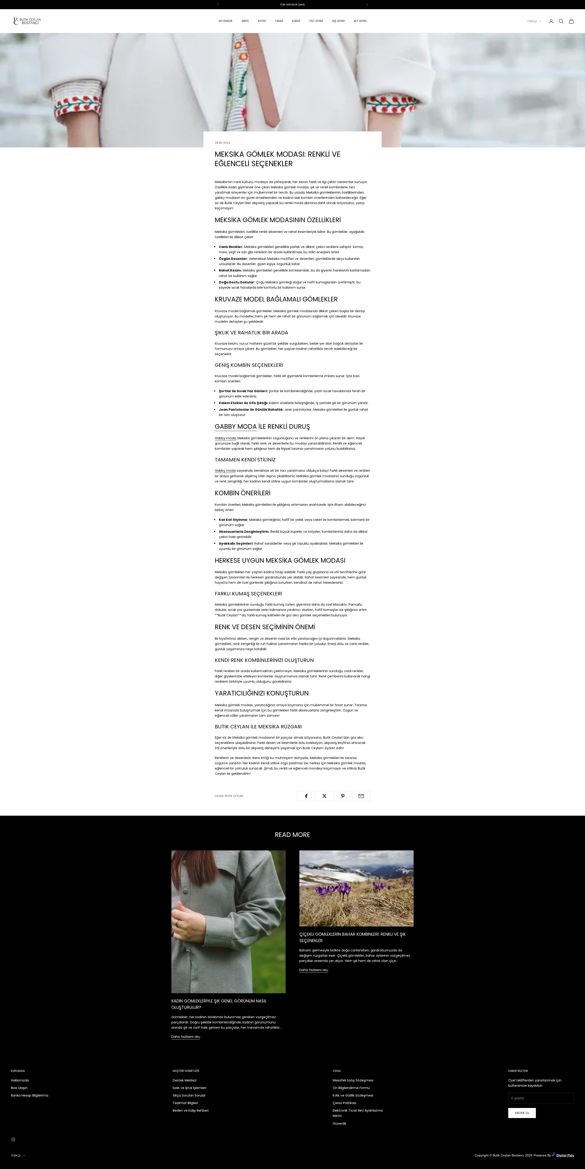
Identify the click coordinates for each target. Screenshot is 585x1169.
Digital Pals (565, 1155)
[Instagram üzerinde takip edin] (13, 1139)
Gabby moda (225, 438)
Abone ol (522, 1113)
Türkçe (532, 21)
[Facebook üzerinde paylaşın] (306, 796)
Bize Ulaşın (19, 1088)
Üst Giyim (316, 21)
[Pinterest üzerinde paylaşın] (343, 796)
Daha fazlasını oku (185, 1036)
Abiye (245, 21)
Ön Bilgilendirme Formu (351, 1088)
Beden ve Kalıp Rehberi (191, 1110)
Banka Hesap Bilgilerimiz (29, 1095)
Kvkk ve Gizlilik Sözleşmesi (353, 1095)
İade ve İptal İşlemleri (189, 1088)
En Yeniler (225, 21)
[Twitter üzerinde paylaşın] (324, 796)
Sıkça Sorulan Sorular (189, 1095)
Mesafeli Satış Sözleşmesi (353, 1080)
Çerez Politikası (344, 1103)
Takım (279, 21)
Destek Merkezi (185, 1080)
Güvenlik (339, 1123)
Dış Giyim (338, 21)
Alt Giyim (360, 21)
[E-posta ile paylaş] (361, 796)
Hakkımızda (20, 1080)
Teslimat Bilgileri (185, 1103)
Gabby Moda (236, 426)
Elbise (296, 21)
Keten (262, 21)
